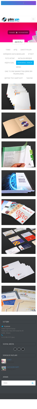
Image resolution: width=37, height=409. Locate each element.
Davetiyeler (26, 50)
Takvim (29, 78)
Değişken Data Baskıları (14, 54)
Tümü (8, 50)
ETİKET (9, 360)
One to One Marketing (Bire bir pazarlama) (18, 72)
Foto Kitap (10, 58)
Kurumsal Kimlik (25, 63)
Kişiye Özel (9, 63)
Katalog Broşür (25, 58)
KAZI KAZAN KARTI (13, 367)
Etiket (31, 54)
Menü (18, 67)
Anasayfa (12, 32)
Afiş (15, 50)
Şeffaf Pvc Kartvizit (14, 78)
